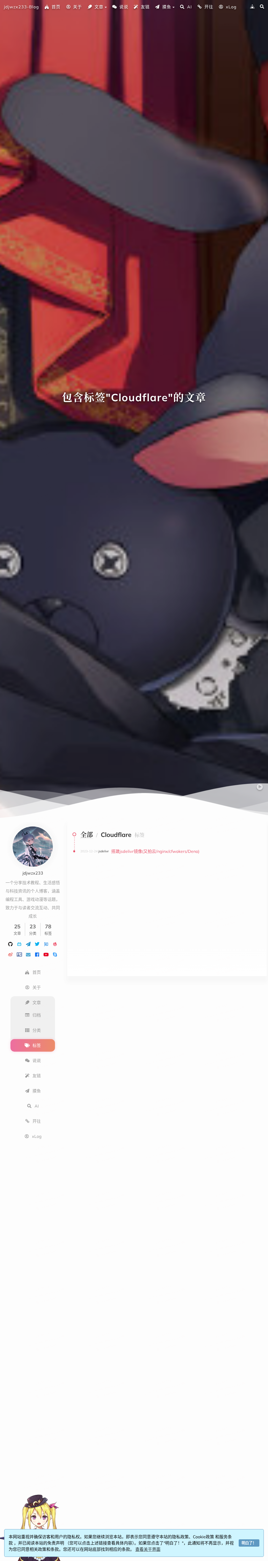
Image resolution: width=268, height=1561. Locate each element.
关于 (77, 6)
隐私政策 (180, 1536)
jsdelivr (103, 851)
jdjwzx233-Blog (21, 6)
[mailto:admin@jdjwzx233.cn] (28, 954)
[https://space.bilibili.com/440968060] (19, 944)
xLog (231, 6)
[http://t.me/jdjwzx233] (28, 944)
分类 (36, 1030)
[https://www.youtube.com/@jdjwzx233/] (46, 954)
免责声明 (56, 1543)
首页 (56, 6)
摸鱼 (166, 6)
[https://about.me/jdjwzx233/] (19, 954)
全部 (86, 834)
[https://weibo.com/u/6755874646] (10, 954)
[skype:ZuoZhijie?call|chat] (55, 954)
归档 (36, 1015)
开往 (208, 6)
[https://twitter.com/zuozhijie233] (37, 944)
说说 (123, 6)
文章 (98, 6)
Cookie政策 (204, 1536)
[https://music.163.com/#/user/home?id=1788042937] (55, 944)
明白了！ (249, 1543)
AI (189, 6)
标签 (36, 1045)
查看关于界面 (147, 1549)
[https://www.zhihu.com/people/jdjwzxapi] (46, 944)
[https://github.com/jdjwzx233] (10, 944)
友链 (145, 6)
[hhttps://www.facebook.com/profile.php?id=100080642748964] (37, 954)
